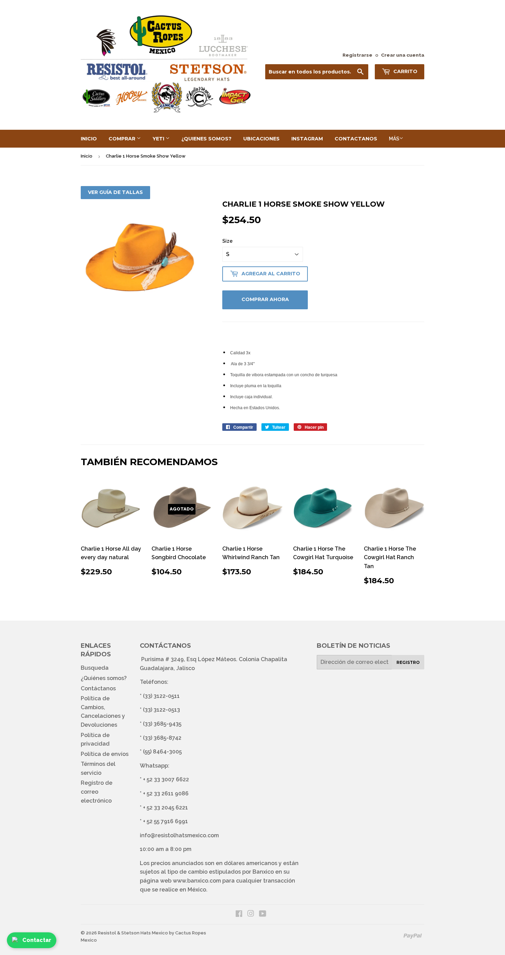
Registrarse (357, 55)
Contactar (36, 940)
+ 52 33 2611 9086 (166, 793)
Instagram (307, 139)
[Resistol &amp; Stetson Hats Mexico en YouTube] (262, 914)
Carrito (404, 71)
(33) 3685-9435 (162, 724)
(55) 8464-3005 (162, 751)
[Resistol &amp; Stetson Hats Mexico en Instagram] (250, 914)
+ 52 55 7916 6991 (165, 821)
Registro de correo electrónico (96, 792)
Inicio (89, 139)
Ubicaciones (261, 139)
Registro (408, 662)
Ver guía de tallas (115, 192)
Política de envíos (104, 754)
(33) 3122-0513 (161, 709)
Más (394, 138)
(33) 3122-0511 (161, 696)
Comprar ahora (265, 299)
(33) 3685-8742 (162, 738)
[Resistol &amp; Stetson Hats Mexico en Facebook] (239, 914)
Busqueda (95, 668)
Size (227, 241)
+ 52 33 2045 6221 (165, 807)
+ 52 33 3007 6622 (166, 779)
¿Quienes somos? (206, 139)
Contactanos (356, 139)
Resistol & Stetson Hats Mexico (133, 932)
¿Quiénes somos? (104, 678)
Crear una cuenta (402, 55)
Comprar (123, 139)
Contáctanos (98, 688)
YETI (159, 139)
